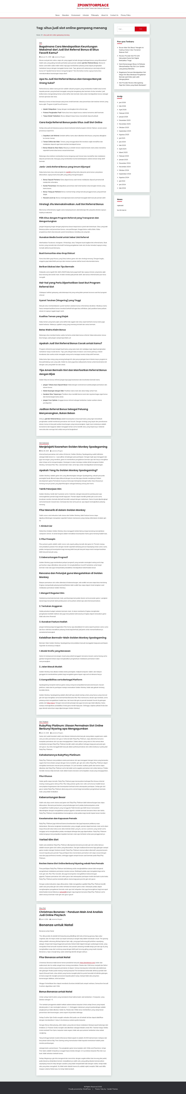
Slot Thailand (43, 722)
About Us (104, 15)
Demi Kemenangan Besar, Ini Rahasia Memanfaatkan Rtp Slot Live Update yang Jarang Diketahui (132, 66)
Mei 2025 (122, 145)
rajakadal (120, 205)
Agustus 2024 (124, 177)
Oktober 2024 (124, 170)
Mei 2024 (122, 188)
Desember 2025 (124, 120)
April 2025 (122, 149)
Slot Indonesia (44, 443)
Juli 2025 (122, 138)
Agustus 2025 (124, 134)
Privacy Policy (126, 15)
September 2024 (125, 174)
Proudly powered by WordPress (79, 1089)
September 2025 (125, 131)
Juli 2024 (122, 181)
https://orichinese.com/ (87, 963)
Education (65, 15)
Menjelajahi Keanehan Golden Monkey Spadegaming (73, 447)
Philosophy (95, 15)
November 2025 (125, 124)
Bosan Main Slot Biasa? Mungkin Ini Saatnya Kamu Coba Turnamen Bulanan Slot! (131, 50)
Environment (75, 15)
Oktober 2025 (124, 127)
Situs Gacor (51, 703)
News (57, 15)
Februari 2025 (124, 156)
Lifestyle (86, 15)
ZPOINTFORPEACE (93, 5)
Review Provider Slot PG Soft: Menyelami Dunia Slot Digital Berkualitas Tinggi (129, 58)
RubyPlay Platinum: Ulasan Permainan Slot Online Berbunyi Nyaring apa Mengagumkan (71, 727)
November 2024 (125, 167)
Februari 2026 (124, 113)
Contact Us (114, 15)
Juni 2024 (122, 184)
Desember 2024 (124, 163)
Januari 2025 (123, 159)
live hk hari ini (121, 210)
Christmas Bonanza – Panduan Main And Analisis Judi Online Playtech (71, 913)
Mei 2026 (122, 106)
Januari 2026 (123, 117)
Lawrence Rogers (59, 57)
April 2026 (122, 110)
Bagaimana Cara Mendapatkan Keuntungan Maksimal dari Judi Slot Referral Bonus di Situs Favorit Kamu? (69, 50)
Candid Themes (112, 1089)
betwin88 (63, 892)
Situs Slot (42, 908)
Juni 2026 (122, 102)
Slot (40, 43)
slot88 (68, 172)
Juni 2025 (122, 142)
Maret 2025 (123, 152)
